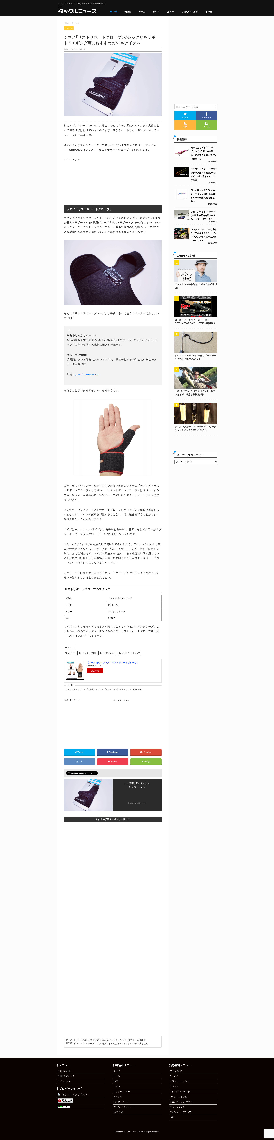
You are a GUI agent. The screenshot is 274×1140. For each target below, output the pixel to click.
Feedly (207, 127)
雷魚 (172, 1117)
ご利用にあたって (66, 1076)
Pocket (113, 761)
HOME (113, 11)
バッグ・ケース (121, 1102)
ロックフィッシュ (178, 1096)
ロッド (156, 11)
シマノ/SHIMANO (88, 653)
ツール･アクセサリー (124, 1107)
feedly (146, 761)
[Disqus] (113, 920)
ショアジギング (108, 653)
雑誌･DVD (119, 1112)
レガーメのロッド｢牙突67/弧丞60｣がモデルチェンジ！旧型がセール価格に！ (111, 1040)
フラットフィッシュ (179, 1081)
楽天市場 (95, 671)
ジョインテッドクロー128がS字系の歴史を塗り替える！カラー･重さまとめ (203, 215)
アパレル (71, 648)
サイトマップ (64, 1081)
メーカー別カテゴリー (190, 454)
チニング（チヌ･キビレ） (182, 1102)
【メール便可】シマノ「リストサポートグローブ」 (113, 662)
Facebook (113, 752)
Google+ (147, 752)
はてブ (79, 761)
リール (142, 11)
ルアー (170, 11)
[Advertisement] (88, 182)
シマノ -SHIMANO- (87, 374)
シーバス (174, 1076)
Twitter (80, 752)
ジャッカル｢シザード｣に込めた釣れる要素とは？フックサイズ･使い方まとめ (111, 1043)
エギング (71, 653)
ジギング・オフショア (130, 653)
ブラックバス (176, 1071)
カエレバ (98, 665)
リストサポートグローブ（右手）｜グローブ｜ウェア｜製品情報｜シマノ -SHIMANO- (104, 689)
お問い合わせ (64, 1071)
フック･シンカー (122, 1091)
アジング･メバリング (180, 1091)
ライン (117, 1086)
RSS (185, 127)
